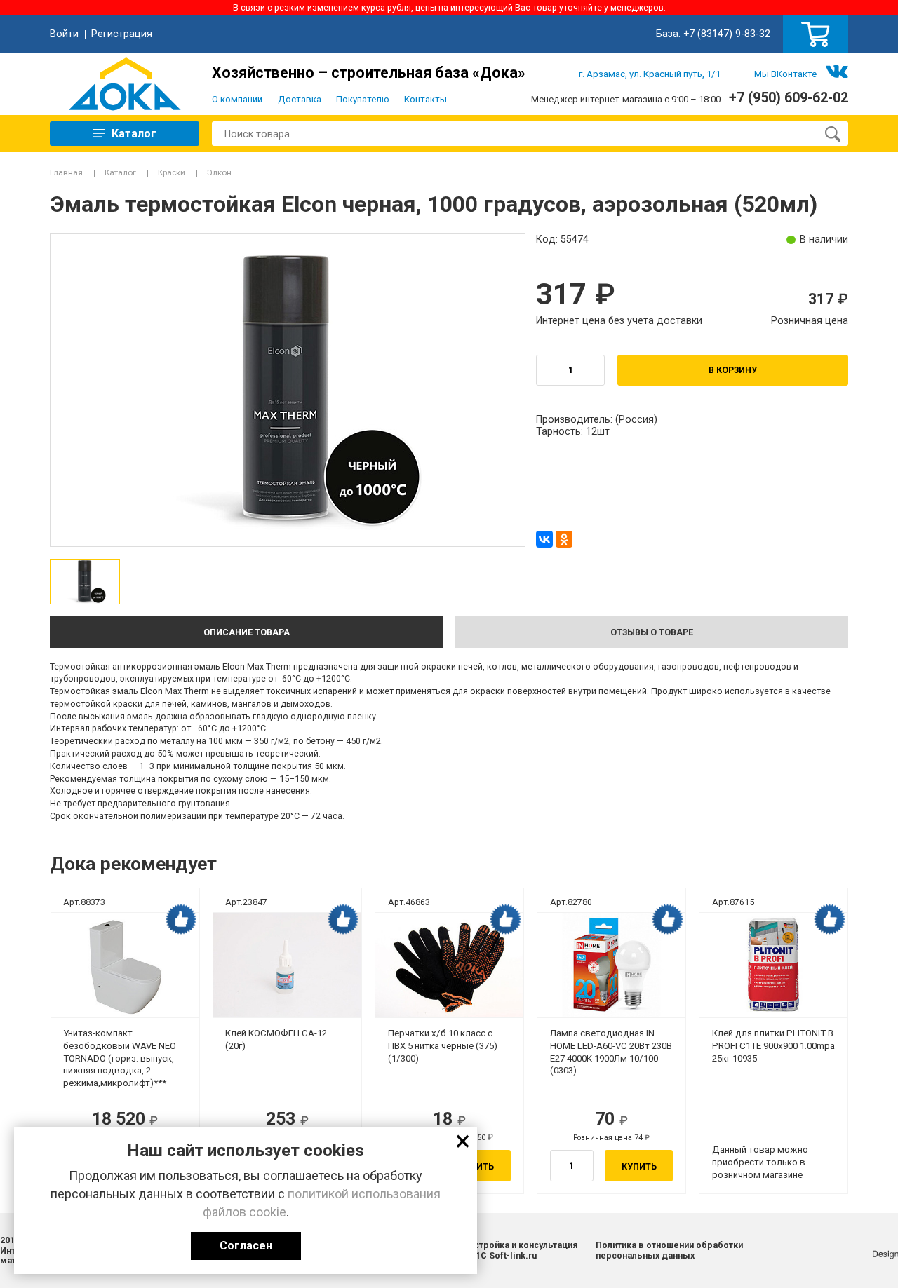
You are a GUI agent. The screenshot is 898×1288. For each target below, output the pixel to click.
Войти (64, 33)
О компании (237, 99)
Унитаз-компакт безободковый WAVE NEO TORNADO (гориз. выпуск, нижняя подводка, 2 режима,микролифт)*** (119, 1058)
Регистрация (121, 33)
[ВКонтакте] (544, 539)
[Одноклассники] (564, 539)
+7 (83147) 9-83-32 (726, 33)
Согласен (246, 1245)
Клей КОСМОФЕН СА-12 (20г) (276, 1039)
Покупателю (362, 99)
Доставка (299, 99)
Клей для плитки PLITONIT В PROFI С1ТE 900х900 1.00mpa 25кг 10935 (773, 1046)
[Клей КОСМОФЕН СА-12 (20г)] (287, 965)
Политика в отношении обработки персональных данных (669, 1250)
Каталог (120, 172)
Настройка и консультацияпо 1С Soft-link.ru (520, 1250)
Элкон (219, 172)
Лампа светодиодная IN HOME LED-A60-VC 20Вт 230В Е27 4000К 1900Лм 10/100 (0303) (611, 1052)
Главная (66, 172)
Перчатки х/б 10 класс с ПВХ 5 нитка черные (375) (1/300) (442, 1046)
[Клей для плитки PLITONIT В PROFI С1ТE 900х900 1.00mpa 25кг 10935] (773, 965)
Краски (171, 172)
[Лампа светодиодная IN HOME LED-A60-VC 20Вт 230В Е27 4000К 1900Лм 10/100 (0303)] (611, 965)
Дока (124, 84)
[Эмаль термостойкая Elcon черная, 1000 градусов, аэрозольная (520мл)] (85, 581)
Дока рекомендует (181, 919)
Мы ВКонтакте (785, 74)
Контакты (425, 99)
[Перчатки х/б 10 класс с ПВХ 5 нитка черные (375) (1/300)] (449, 965)
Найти (832, 134)
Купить (639, 1166)
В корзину (733, 370)
